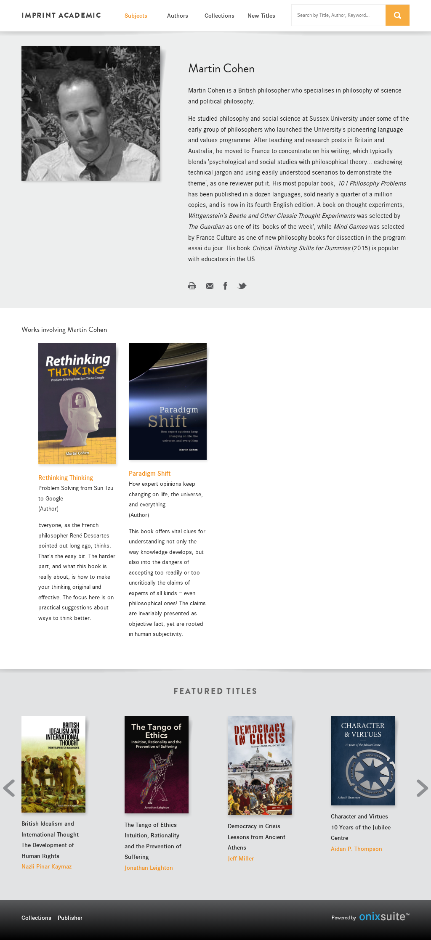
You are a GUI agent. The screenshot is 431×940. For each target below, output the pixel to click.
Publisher (70, 917)
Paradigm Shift (149, 473)
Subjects (136, 15)
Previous (10, 788)
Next (420, 788)
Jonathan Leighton (149, 867)
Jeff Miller (241, 858)
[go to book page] (53, 764)
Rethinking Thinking (65, 478)
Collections (219, 15)
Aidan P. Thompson (356, 849)
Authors (177, 15)
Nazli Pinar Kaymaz (46, 866)
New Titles (261, 15)
